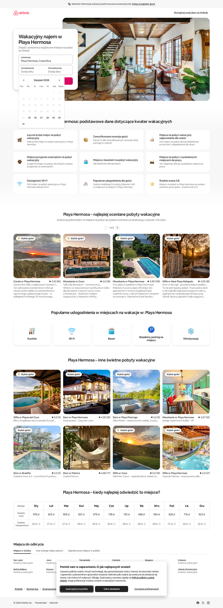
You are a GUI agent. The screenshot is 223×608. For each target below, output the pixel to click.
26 (35, 117)
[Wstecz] (105, 227)
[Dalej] (117, 227)
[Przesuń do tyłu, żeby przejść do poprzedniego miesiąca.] (24, 80)
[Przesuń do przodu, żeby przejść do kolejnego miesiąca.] (59, 80)
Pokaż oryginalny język (143, 4)
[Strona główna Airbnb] (21, 13)
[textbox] (32, 71)
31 (23, 124)
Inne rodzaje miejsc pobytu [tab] (49, 550)
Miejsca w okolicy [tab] (22, 550)
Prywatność (41, 602)
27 (41, 117)
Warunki (54, 602)
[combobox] (45, 61)
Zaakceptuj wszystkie (77, 589)
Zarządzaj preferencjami (146, 589)
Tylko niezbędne (111, 589)
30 (59, 117)
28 (47, 117)
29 (53, 117)
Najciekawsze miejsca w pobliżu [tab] (84, 550)
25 (29, 117)
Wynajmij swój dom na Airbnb (191, 12)
